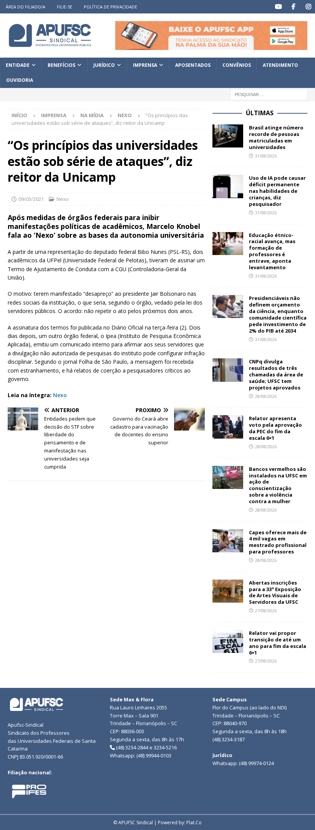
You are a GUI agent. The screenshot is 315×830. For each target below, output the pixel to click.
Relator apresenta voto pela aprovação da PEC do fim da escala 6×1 (275, 428)
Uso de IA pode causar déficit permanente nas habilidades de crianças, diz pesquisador (277, 190)
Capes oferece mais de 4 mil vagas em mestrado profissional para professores (278, 542)
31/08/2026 (266, 156)
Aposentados (193, 65)
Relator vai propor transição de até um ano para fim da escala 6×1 (277, 643)
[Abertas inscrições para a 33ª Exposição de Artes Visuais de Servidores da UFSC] (227, 591)
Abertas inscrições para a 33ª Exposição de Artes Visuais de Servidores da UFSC (275, 592)
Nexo (62, 198)
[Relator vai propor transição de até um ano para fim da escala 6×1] (227, 641)
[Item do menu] (278, 6)
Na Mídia (92, 115)
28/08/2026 (266, 396)
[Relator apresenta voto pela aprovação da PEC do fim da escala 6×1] (227, 426)
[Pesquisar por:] (268, 94)
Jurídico (104, 65)
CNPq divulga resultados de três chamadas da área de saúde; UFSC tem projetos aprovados (276, 374)
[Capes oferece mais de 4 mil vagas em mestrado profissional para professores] (227, 540)
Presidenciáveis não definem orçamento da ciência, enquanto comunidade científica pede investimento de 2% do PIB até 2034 (278, 314)
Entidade (18, 65)
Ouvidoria (19, 80)
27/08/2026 (266, 610)
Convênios (236, 65)
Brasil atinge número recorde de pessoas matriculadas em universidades (276, 137)
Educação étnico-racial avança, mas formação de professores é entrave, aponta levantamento (272, 251)
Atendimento (280, 65)
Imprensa (145, 65)
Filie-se (64, 7)
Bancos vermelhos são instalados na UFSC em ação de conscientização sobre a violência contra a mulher (278, 485)
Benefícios (61, 65)
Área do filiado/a (25, 7)
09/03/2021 (31, 198)
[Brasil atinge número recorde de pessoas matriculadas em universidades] (227, 135)
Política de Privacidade (110, 7)
